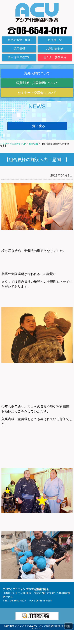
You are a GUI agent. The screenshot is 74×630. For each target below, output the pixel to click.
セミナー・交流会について (37, 92)
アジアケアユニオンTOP (13, 144)
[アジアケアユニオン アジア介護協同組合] (37, 21)
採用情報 (19, 48)
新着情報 (33, 144)
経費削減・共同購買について (37, 83)
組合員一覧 (55, 39)
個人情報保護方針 (19, 57)
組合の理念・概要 (19, 39)
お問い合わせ (54, 48)
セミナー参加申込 (54, 57)
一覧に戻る (37, 126)
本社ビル (10, 593)
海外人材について (37, 73)
